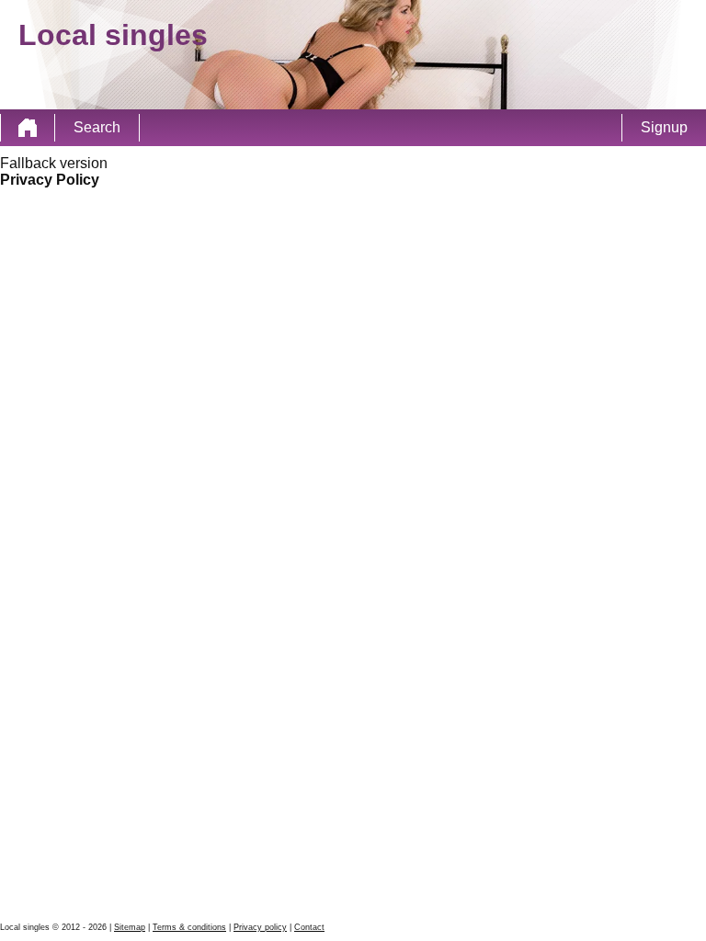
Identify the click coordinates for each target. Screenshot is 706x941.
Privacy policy (260, 927)
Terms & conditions (189, 927)
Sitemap (129, 927)
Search (97, 127)
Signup (664, 127)
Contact (309, 927)
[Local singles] (27, 128)
